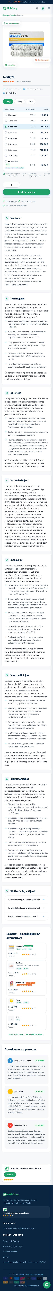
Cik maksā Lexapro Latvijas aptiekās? (24, 899)
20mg (19, 101)
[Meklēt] (37, 8)
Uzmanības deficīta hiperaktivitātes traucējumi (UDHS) (24, 1262)
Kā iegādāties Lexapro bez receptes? (24, 908)
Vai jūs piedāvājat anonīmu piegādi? (23, 916)
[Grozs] (43, 8)
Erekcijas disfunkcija (11, 1241)
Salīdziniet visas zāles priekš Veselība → (26, 1034)
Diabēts (6, 1257)
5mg (31, 101)
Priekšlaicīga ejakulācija (12, 1246)
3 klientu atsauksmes (23, 82)
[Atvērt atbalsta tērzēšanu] (47, 1285)
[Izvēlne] (48, 8)
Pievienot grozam (26, 192)
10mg (8, 101)
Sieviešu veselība (10, 1251)
